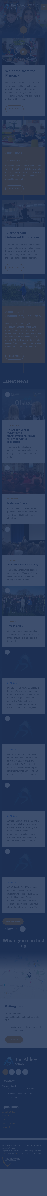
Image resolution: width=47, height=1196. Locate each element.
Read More (16, 740)
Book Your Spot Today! (23, 582)
